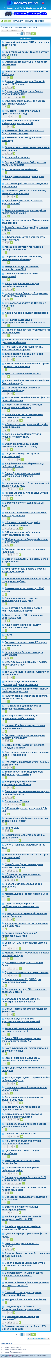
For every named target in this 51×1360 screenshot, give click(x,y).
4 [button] (29, 34)
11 (12, 97)
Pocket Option (5, 1355)
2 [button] (24, 34)
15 (20, 1183)
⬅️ (29, 21)
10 (9, 97)
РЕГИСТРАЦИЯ (34, 14)
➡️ (39, 21)
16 (23, 1183)
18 (12, 804)
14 (23, 97)
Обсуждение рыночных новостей (19, 27)
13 (20, 97)
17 (9, 804)
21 (23, 804)
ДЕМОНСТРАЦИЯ (20, 14)
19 (16, 804)
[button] (33, 33)
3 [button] (26, 34)
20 (20, 804)
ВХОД (44, 14)
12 (16, 97)
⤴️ (18, 21)
